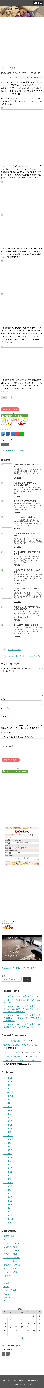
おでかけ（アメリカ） (12, 1243)
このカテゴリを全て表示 (22, 858)
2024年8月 (7, 1103)
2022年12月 (8, 1175)
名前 (4, 699)
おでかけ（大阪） (10, 1254)
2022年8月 (7, 1189)
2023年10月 (8, 1139)
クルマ (6, 1279)
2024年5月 (7, 1113)
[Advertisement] (22, 41)
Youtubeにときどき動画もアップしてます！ (20, 968)
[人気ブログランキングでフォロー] (14, 416)
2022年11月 (8, 1179)
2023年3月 (7, 1164)
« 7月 (21, 1337)
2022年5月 (7, 1200)
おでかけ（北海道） (11, 1250)
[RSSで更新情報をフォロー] (7, 444)
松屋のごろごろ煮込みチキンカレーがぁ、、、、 (22, 1044)
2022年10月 (8, 1182)
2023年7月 (7, 1150)
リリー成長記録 (9, 1290)
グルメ (6, 1283)
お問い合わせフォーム (34, 1381)
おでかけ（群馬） (10, 1268)
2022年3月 (7, 1207)
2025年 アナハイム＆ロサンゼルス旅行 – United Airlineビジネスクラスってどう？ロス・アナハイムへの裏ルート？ (22, 1009)
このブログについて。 (12, 1052)
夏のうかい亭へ (14, 649)
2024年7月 (7, 1106)
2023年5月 (7, 1157)
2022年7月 (7, 1193)
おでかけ (7, 1239)
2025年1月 (7, 1084)
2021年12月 (8, 1218)
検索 (3, 975)
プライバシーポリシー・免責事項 (13, 1381)
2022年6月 (7, 1197)
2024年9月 (7, 1099)
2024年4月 (7, 1117)
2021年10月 (8, 1222)
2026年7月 (7, 1077)
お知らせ (7, 1275)
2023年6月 (7, 1153)
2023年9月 (7, 1142)
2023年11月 (8, 1135)
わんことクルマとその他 (13, 9)
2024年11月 (8, 1092)
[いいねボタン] (4, 397)
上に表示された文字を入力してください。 (18, 737)
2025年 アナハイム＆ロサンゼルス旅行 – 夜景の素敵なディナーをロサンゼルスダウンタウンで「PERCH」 (22, 1018)
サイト (4, 716)
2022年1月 (7, 1215)
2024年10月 (8, 1095)
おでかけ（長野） (10, 1272)
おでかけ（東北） (10, 1261)
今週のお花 (8, 1297)
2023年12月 (8, 1132)
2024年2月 (7, 1124)
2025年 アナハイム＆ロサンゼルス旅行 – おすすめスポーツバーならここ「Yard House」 (22, 1025)
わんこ (6, 1293)
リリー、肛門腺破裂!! (12, 1040)
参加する (36, 859)
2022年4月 (7, 1204)
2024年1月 (7, 1128)
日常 (38, 77)
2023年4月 (7, 1160)
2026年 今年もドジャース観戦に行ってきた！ (21, 996)
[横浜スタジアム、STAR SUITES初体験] (13, 434)
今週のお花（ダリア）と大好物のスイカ (24, 656)
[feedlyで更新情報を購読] (3, 444)
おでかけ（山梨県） (11, 1257)
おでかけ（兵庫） (10, 1246)
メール (5, 707)
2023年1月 (7, 1171)
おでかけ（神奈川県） (12, 1264)
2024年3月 (7, 1121)
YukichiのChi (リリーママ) (15, 450)
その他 (6, 1286)
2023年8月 (7, 1146)
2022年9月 (7, 1186)
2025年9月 (7, 1081)
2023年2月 (7, 1168)
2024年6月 (7, 1110)
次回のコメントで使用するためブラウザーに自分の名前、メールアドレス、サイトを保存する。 (21, 726)
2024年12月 (8, 1088)
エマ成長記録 (8, 1236)
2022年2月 (7, 1211)
